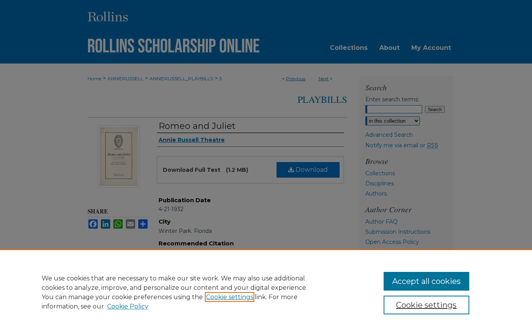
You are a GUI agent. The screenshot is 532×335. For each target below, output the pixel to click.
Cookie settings (229, 297)
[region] (266, 292)
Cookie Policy (127, 306)
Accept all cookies (426, 281)
